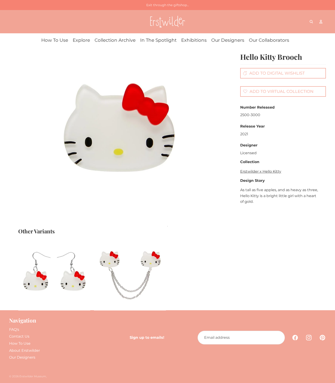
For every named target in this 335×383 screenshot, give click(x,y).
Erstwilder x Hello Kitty (260, 171)
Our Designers (22, 357)
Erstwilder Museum (32, 376)
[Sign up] (278, 337)
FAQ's (14, 329)
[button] (277, 91)
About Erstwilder (24, 350)
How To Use (20, 343)
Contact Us (19, 336)
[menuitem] (54, 40)
